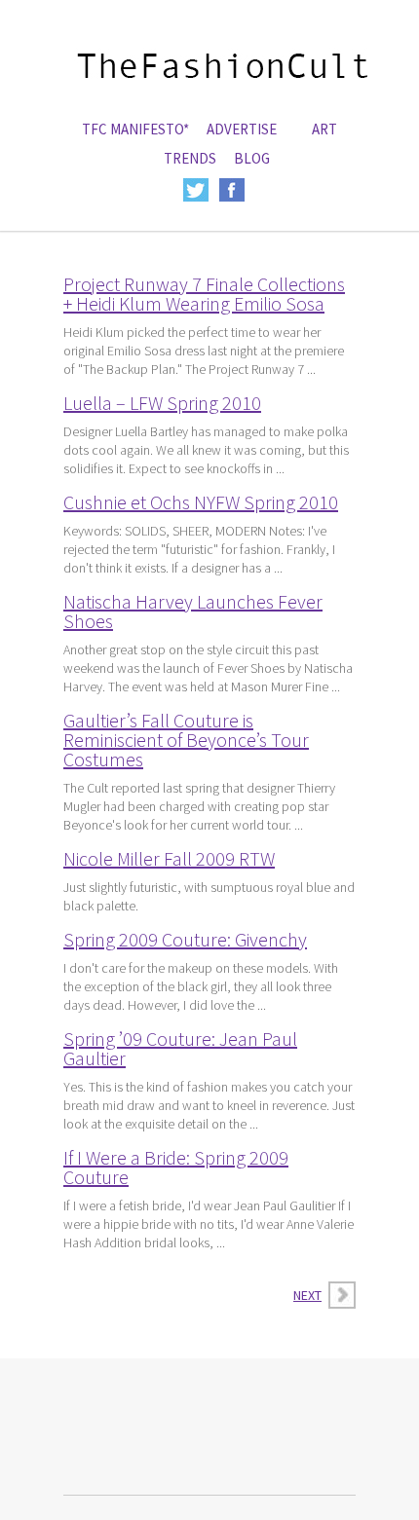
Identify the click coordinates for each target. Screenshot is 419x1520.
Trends (190, 158)
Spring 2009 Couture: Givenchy (185, 939)
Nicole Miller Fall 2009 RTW (169, 858)
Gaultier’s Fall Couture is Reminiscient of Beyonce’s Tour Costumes (186, 739)
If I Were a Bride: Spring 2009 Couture (175, 1167)
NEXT (307, 1295)
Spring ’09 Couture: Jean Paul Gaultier (180, 1048)
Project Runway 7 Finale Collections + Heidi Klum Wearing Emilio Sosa (204, 293)
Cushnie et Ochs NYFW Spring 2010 (200, 502)
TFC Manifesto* (135, 129)
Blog (252, 158)
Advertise (242, 129)
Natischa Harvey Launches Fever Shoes (193, 611)
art (324, 129)
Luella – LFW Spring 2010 (162, 402)
